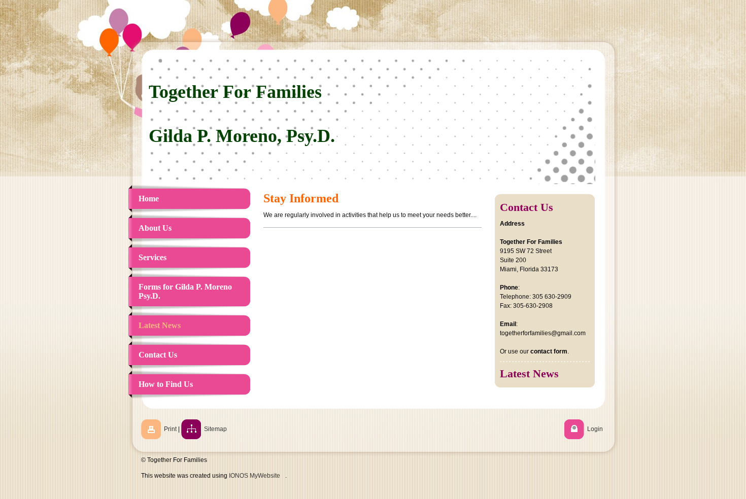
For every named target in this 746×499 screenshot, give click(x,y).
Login (595, 429)
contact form (548, 351)
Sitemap (215, 429)
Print (170, 429)
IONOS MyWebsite (254, 475)
